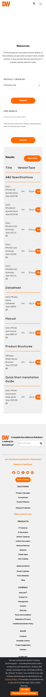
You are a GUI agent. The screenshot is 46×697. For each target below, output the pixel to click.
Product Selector (23, 502)
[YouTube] (18, 472)
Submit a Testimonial (31, 459)
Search (23, 101)
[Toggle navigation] (40, 3)
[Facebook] (13, 472)
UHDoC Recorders (23, 541)
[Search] (34, 3)
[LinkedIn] (27, 472)
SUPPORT (23, 657)
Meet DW (23, 593)
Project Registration (23, 645)
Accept (24, 689)
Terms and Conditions (23, 615)
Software (23, 550)
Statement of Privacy (23, 619)
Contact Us (23, 597)
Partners (23, 650)
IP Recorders (23, 532)
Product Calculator (23, 493)
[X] (23, 472)
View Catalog (23, 559)
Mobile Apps (23, 554)
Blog (23, 580)
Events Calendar (23, 571)
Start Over (32, 158)
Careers (23, 606)
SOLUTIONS (23, 487)
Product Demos (23, 508)
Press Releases (23, 576)
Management (23, 602)
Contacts (23, 636)
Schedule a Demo (23, 641)
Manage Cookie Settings (24, 693)
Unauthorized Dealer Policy (23, 624)
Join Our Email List (13, 459)
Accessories (23, 498)
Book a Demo (23, 480)
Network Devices (23, 546)
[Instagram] (32, 472)
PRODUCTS (23, 522)
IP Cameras (23, 528)
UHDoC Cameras (23, 537)
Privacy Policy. (11, 680)
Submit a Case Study (23, 464)
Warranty (23, 610)
